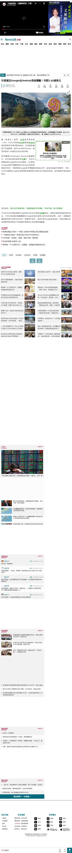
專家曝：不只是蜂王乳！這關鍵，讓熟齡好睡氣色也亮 (12, 288)
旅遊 (50, 44)
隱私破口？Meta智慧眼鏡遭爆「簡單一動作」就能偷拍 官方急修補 (48, 289)
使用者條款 (24, 821)
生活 (26, 44)
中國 (21, 44)
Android (31, 142)
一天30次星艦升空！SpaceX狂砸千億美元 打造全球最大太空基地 (12, 327)
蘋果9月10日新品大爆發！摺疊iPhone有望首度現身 (11, 273)
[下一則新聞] (68, 75)
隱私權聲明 (24, 823)
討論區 (4, 818)
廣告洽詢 (24, 829)
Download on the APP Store (65, 829)
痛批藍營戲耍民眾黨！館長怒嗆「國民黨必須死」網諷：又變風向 (49, 304)
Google (22, 142)
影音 (69, 44)
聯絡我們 (17, 821)
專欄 (59, 44)
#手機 (35, 255)
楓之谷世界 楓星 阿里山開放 (47, 279)
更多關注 (52, 815)
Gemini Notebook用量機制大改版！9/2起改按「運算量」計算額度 (48, 296)
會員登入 (17, 829)
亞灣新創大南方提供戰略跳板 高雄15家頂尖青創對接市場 (12, 296)
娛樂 (31, 44)
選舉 (64, 44)
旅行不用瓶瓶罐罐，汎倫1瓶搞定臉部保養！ (12, 281)
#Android (27, 255)
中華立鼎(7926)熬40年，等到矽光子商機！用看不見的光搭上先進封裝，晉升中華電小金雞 (12, 304)
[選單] (1, 39)
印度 (22, 139)
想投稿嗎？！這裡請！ (22, 796)
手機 (23, 159)
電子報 (4, 826)
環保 (55, 44)
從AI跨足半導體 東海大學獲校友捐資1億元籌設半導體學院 (11, 335)
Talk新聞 (4, 821)
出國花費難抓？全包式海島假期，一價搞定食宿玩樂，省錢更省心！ (49, 312)
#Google (18, 255)
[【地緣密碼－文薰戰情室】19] (60, 18)
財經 (12, 44)
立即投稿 (17, 823)
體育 (40, 44)
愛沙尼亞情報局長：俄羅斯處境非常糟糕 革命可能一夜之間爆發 (36, 208)
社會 (16, 44)
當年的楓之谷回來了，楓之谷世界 (49, 272)
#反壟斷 (42, 255)
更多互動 (4, 815)
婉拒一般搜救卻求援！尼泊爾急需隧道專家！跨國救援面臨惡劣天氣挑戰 (49, 327)
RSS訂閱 (24, 818)
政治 (2, 44)
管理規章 (24, 826)
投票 (3, 823)
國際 (7, 44)
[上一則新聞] (64, 75)
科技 (45, 44)
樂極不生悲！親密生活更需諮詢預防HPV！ (12, 312)
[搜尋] (70, 39)
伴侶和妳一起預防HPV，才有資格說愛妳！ (49, 319)
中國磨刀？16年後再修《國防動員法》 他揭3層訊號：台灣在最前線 (49, 335)
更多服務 (21, 815)
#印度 (11, 255)
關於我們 (17, 818)
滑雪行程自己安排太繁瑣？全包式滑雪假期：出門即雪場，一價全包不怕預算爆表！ (12, 320)
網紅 (36, 44)
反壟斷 (42, 213)
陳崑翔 (8, 85)
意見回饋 (17, 826)
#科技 (4, 255)
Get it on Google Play (52, 829)
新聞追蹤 (5, 829)
